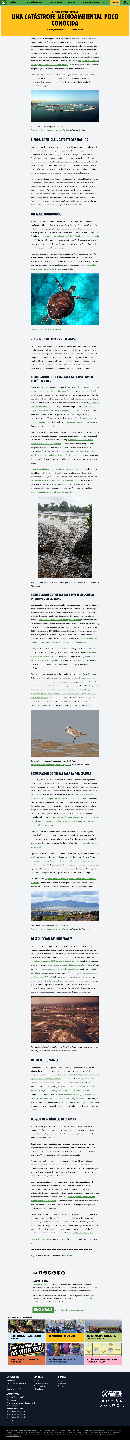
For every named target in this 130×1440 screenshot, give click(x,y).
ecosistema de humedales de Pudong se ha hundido (60, 620)
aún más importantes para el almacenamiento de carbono (69, 965)
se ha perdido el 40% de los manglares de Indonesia (67, 799)
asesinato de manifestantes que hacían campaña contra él (57, 481)
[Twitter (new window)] (45, 1273)
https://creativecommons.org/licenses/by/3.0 (49, 130)
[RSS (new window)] (122, 1405)
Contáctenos (11, 1400)
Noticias (71, 2)
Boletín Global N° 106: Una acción (62, 1336)
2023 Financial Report (15, 1411)
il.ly (21, 1436)
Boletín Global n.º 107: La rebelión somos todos (24, 1360)
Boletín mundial (13, 1389)
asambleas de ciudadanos (83, 1233)
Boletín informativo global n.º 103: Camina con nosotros (101, 1337)
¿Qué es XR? (14, 2)
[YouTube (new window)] (105, 1405)
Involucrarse (56, 2)
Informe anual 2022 (14, 1408)
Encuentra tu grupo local (93, 2)
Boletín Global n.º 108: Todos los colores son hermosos (62, 1360)
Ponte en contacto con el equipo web (20, 1403)
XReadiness (38, 1389)
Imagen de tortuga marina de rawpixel (46, 330)
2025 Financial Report (15, 1417)
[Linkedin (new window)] (63, 1273)
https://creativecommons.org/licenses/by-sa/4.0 (51, 765)
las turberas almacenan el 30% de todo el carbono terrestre (55, 961)
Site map (9, 1420)
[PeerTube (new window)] (101, 1405)
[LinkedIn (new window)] (118, 1405)
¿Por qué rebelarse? (34, 2)
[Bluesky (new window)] (49, 1273)
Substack (70, 1256)
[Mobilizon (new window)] (116, 1401)
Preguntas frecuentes (42, 1386)
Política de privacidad (14, 1405)
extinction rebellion (39, 1284)
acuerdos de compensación (81, 422)
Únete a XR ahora (38, 1239)
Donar (115, 2)
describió (50, 1138)
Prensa (61, 1386)
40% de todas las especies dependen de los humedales (55, 969)
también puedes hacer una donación (70, 1310)
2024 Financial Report (15, 1414)
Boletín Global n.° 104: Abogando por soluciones (26, 1337)
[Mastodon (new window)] (113, 1405)
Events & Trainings (14, 1397)
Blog (60, 1380)
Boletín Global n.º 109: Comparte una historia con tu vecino (102, 1360)
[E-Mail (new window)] (54, 1273)
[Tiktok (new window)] (121, 1401)
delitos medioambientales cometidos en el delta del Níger (57, 469)
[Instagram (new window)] (58, 1273)
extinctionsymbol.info (12, 1436)
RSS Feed (62, 1383)
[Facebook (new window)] (40, 1273)
